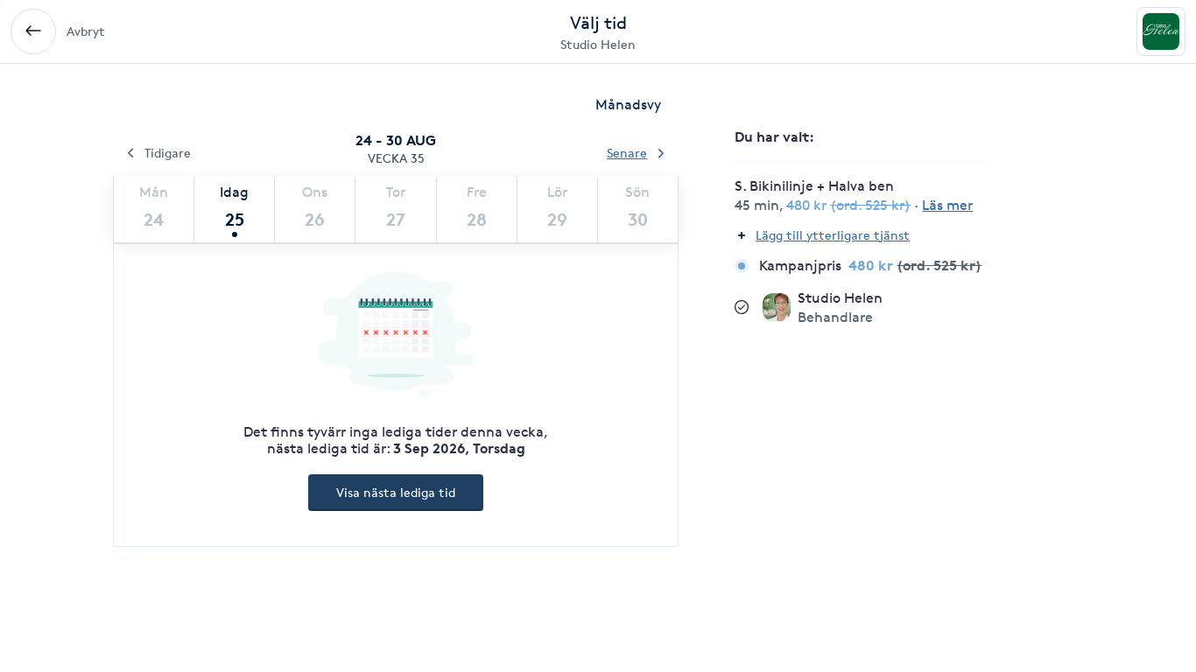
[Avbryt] (33, 31)
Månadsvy (628, 104)
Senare (627, 152)
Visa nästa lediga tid (395, 492)
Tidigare (167, 152)
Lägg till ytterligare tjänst (833, 235)
